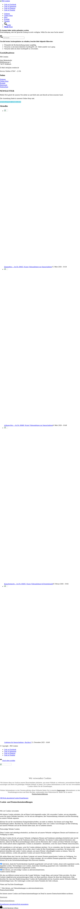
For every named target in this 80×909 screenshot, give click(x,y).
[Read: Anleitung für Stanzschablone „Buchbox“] (6, 586)
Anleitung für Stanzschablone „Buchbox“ (18, 742)
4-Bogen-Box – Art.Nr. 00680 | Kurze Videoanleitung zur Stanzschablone (28, 425)
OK (1, 798)
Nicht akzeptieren (8, 798)
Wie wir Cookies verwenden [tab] (9, 811)
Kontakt (2, 83)
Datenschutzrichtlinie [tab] (7, 890)
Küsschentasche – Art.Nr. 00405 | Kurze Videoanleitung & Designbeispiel (28, 584)
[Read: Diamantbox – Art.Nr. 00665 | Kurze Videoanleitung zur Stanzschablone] (6, 111)
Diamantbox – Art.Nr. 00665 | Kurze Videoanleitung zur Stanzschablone (28, 267)
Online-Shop (4, 81)
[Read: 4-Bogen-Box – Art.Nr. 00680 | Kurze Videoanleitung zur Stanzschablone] (6, 269)
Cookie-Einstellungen (21, 798)
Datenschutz (4, 87)
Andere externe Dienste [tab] (8, 872)
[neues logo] (5, 1)
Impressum (3, 85)
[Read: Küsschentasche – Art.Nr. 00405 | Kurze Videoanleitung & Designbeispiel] (6, 428)
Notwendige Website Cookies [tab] (10, 829)
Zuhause (3, 79)
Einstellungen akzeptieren (8, 904)
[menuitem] (42, 14)
